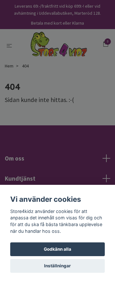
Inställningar (57, 265)
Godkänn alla (57, 249)
